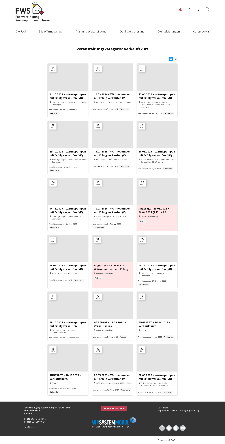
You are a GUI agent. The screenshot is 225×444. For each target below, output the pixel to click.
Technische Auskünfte (114, 408)
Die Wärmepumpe (50, 31)
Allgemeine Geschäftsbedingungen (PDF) (178, 410)
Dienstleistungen (169, 31)
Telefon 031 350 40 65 (35, 418)
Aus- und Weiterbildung (91, 31)
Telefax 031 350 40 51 (34, 421)
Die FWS (20, 31)
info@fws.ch (30, 427)
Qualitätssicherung (132, 31)
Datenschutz (164, 407)
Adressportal (201, 31)
